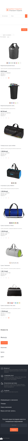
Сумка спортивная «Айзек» (7, 225)
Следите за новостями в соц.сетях (11, 391)
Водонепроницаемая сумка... (8, 105)
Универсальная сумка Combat (8, 145)
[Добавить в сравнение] (6, 78)
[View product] (8, 78)
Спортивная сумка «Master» (7, 185)
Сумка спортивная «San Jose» (8, 305)
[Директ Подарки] (14, 9)
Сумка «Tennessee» (5, 265)
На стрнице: (3, 37)
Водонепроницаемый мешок (8, 65)
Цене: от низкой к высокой (7, 35)
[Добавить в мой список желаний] (3, 78)
